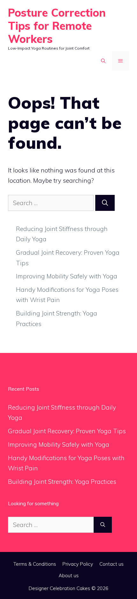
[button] (103, 60)
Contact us (111, 564)
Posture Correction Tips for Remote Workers (57, 26)
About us (69, 575)
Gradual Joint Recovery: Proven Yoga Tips (67, 431)
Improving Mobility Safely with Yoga (66, 276)
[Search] (105, 203)
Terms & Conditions (34, 564)
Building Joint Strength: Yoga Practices (62, 481)
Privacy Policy (77, 564)
